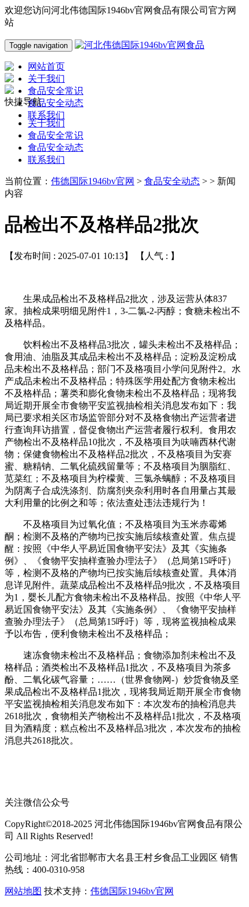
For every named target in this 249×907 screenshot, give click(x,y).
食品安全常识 (55, 135)
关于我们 (46, 123)
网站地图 (23, 891)
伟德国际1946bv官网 (92, 181)
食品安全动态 (55, 147)
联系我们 (46, 160)
